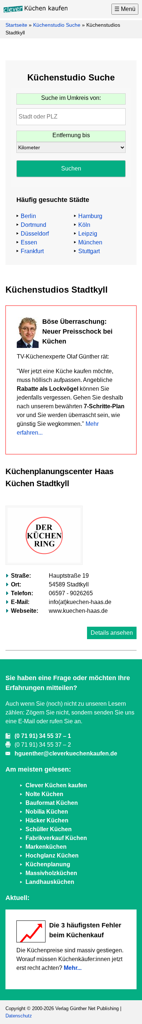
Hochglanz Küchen (52, 855)
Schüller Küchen (48, 829)
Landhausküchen (49, 882)
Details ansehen (112, 633)
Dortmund (33, 225)
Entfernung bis (71, 135)
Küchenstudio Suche (56, 25)
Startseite (16, 25)
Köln (84, 225)
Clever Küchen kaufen (56, 785)
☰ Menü (124, 9)
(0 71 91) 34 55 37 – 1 (43, 736)
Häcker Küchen (46, 820)
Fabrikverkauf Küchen (56, 838)
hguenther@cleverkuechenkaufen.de (66, 753)
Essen (29, 242)
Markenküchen (46, 847)
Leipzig (87, 233)
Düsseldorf (35, 233)
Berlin (28, 216)
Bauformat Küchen (51, 803)
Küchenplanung (47, 864)
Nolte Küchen (44, 794)
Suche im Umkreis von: (71, 98)
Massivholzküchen (51, 873)
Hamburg (90, 216)
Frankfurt (32, 251)
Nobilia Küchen (46, 812)
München (90, 242)
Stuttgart (89, 251)
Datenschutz (18, 1016)
